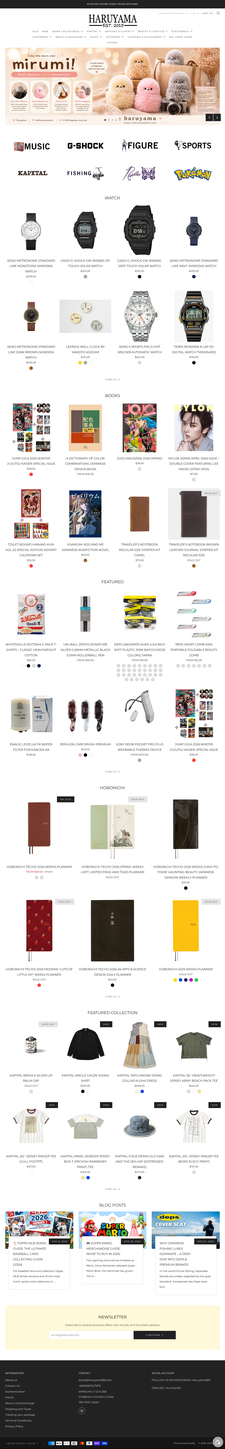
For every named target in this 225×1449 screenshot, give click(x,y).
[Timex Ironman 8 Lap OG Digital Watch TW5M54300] (194, 316)
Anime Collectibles (66, 31)
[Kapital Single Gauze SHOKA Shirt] (85, 1045)
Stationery (41, 37)
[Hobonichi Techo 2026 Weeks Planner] (39, 828)
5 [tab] (120, 120)
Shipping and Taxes (18, 1409)
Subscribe (153, 1335)
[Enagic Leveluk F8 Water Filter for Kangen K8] (31, 714)
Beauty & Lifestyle (151, 31)
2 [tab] (109, 120)
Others (112, 42)
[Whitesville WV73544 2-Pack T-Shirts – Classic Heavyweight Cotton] (31, 614)
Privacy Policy (14, 1426)
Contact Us (12, 1385)
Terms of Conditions (18, 1420)
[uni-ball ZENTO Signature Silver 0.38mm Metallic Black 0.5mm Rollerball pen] (85, 614)
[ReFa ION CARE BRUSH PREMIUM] (85, 714)
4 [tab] (116, 120)
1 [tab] (105, 120)
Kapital (92, 31)
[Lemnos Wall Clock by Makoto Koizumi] (85, 316)
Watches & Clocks (118, 31)
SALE (35, 31)
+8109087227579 (90, 1385)
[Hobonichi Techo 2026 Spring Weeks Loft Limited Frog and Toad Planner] (113, 828)
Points (9, 1397)
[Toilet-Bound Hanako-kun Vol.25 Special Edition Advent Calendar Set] (31, 514)
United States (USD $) (172, 13)
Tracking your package (20, 1414)
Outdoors (113, 37)
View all (111, 379)
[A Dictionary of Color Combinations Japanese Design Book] (85, 428)
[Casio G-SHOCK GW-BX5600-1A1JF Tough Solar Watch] (140, 230)
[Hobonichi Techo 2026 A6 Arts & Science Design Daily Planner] (113, 930)
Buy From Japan (180, 37)
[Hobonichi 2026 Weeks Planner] (186, 930)
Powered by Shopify (184, 1443)
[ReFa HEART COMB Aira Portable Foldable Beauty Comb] (194, 614)
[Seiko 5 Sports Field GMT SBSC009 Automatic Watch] (140, 316)
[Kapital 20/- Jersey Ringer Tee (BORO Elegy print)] (194, 1126)
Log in (195, 13)
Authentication (15, 1391)
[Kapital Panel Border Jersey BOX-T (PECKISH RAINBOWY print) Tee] (85, 1126)
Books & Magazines (69, 37)
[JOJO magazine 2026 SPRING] (140, 428)
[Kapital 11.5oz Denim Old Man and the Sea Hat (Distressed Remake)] (140, 1126)
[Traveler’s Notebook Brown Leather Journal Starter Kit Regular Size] (194, 514)
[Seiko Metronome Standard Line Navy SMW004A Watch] (194, 230)
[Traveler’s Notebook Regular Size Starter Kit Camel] (140, 514)
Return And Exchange (19, 1403)
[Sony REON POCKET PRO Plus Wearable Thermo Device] (140, 714)
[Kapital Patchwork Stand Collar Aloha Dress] (140, 1045)
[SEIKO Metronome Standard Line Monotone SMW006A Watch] (31, 230)
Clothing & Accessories (145, 37)
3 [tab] (112, 120)
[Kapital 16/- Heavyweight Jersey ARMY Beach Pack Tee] (194, 1045)
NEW (45, 31)
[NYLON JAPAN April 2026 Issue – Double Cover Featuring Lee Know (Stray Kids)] (194, 428)
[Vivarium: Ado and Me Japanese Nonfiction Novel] (85, 514)
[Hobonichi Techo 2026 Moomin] (39, 930)
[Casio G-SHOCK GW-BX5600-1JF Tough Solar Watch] (85, 230)
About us (11, 1380)
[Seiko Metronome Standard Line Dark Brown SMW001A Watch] (31, 316)
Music (95, 37)
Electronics (180, 31)
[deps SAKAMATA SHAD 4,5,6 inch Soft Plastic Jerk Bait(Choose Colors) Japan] (140, 614)
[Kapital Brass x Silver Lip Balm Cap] (31, 1045)
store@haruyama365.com (95, 1380)
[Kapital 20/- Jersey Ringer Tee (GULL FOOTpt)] (31, 1126)
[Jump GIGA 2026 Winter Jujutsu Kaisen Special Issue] (31, 428)
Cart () (207, 13)
